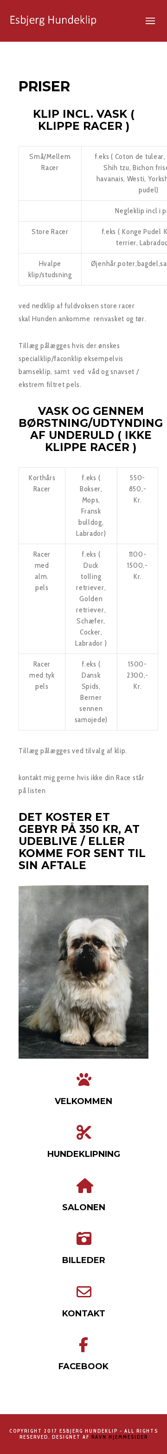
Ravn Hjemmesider (119, 1437)
